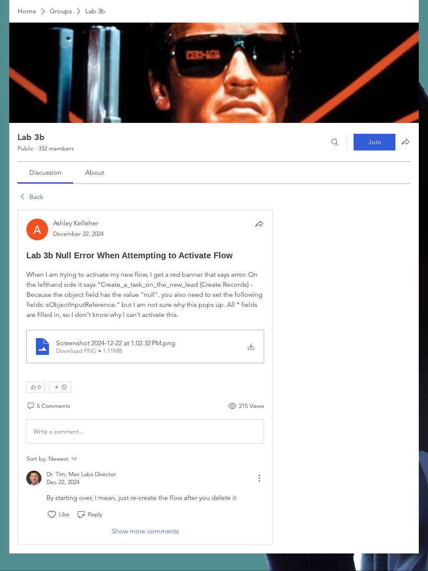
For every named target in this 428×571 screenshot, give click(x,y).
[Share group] (405, 142)
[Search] (335, 142)
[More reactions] (60, 387)
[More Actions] (259, 478)
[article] (145, 377)
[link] (45, 172)
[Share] (259, 224)
